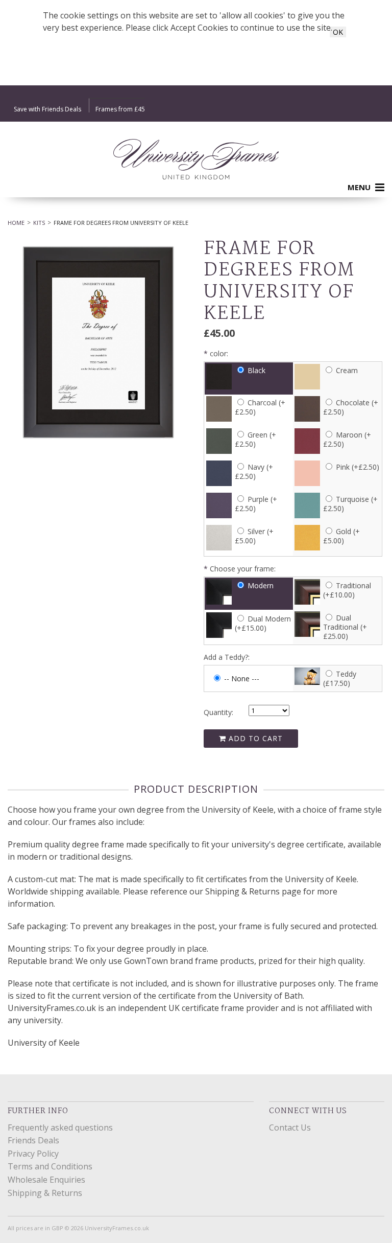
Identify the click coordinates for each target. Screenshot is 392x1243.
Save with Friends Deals (47, 109)
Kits (39, 222)
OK (338, 32)
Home (16, 222)
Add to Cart (254, 738)
